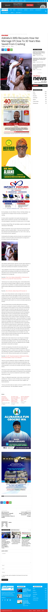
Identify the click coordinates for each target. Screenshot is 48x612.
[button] (45, 11)
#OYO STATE (13, 496)
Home (11, 9)
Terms (24, 0)
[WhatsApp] (11, 49)
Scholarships (38, 9)
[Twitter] (45, 1)
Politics (31, 9)
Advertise (20, 0)
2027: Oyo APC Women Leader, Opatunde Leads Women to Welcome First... (26, 602)
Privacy (12, 0)
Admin (3, 46)
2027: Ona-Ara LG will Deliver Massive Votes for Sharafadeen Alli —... (27, 596)
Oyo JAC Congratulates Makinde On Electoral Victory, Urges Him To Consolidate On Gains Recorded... (39, 66)
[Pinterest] (8, 49)
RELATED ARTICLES (5, 529)
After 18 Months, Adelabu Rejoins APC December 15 (16, 290)
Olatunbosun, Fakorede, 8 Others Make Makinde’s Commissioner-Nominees (39, 59)
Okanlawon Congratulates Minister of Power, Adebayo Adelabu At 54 (5, 399)
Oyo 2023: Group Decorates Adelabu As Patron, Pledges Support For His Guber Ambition (15, 399)
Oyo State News (18, 496)
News (14, 9)
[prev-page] (28, 530)
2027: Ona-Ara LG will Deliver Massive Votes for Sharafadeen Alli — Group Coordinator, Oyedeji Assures (16, 541)
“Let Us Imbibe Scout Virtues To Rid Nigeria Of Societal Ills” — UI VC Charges (25, 514)
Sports (12, 12)
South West (18, 12)
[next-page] (30, 530)
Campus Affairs (36, 101)
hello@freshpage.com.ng (10, 597)
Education (20, 9)
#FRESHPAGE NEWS (7, 496)
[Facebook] (41, 1)
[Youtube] (46, 1)
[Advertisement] (24, 23)
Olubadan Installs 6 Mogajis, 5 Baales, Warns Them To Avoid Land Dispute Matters (39, 53)
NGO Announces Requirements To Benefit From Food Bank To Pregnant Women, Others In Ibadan (8, 514)
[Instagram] (43, 1)
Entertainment (5, 12)
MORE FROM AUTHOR (15, 529)
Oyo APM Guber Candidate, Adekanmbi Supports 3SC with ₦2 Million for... (27, 590)
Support (16, 0)
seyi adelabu (24, 496)
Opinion (25, 9)
